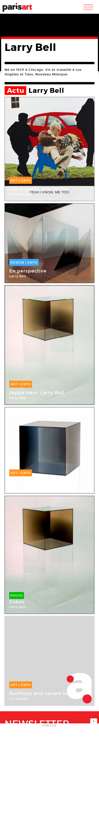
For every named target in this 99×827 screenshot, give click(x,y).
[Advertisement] (49, 776)
